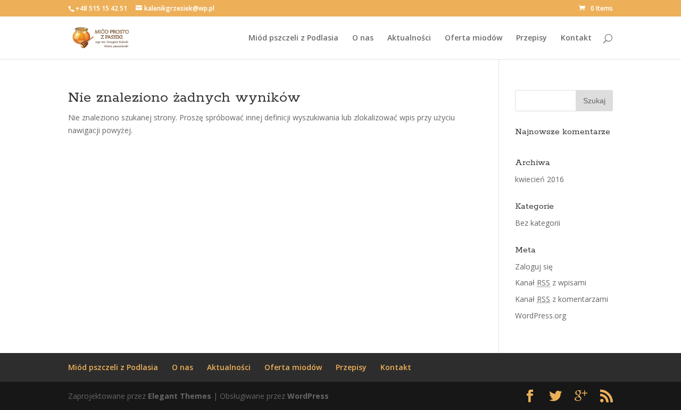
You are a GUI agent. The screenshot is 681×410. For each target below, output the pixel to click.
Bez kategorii (537, 223)
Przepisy (531, 38)
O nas (362, 38)
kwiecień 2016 (539, 179)
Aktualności (409, 38)
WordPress (308, 396)
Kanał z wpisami (550, 282)
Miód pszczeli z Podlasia (293, 38)
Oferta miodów (473, 38)
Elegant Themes (179, 396)
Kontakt (576, 38)
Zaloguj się (534, 266)
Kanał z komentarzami (561, 299)
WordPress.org (540, 315)
